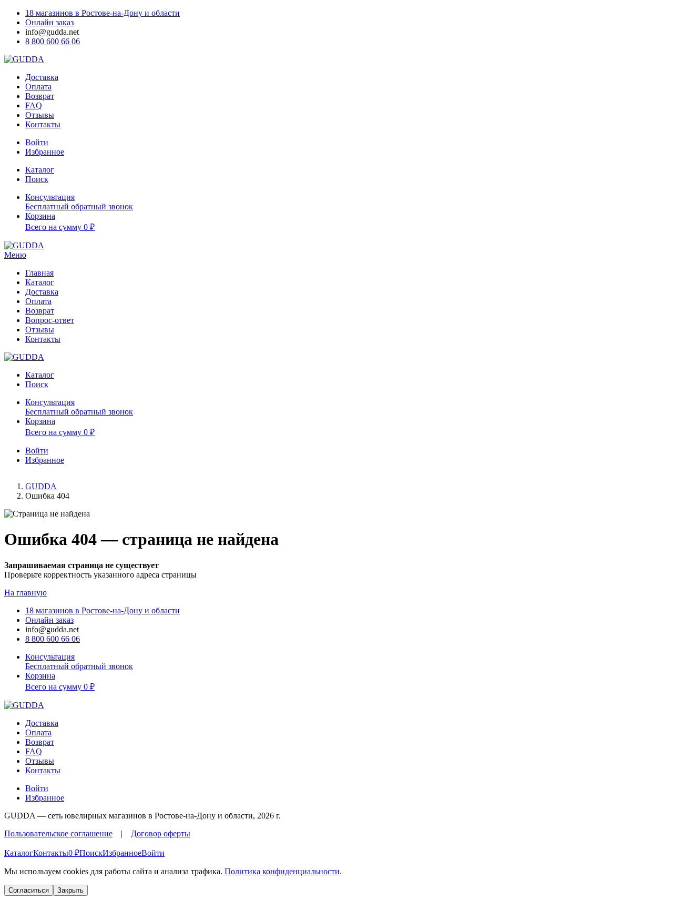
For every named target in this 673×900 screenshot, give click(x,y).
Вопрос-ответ (49, 320)
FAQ (33, 105)
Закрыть (70, 890)
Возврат (39, 96)
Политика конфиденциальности (282, 871)
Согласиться (28, 890)
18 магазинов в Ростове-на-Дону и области (102, 12)
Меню (15, 254)
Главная (39, 272)
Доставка (41, 77)
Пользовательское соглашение (58, 833)
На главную (25, 592)
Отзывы (39, 114)
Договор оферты (160, 833)
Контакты (42, 124)
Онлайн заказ (49, 22)
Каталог (39, 282)
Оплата (38, 86)
